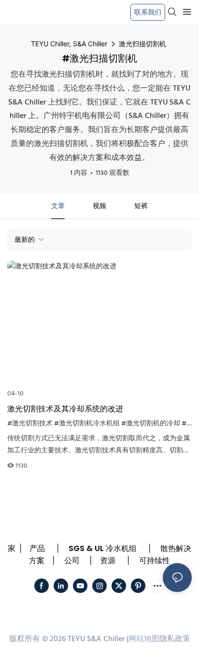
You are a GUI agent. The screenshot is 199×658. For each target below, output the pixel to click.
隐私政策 (174, 639)
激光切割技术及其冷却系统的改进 (65, 408)
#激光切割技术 (30, 423)
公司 (72, 560)
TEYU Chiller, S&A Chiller (69, 43)
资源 (107, 560)
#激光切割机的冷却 (150, 423)
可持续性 (154, 560)
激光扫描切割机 (142, 43)
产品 (37, 548)
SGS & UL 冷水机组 (103, 548)
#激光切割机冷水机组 (87, 423)
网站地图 (143, 639)
